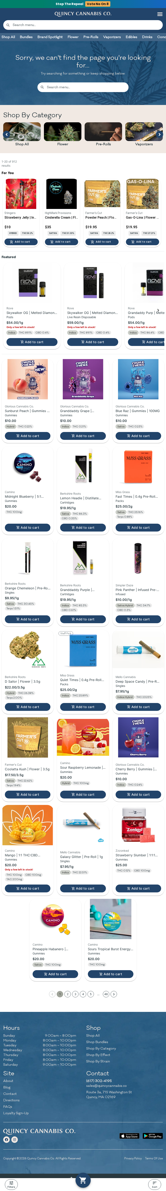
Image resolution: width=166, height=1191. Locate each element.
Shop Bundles (97, 1042)
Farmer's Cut (13, 764)
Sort (154, 1186)
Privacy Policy (133, 1158)
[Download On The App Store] (129, 1136)
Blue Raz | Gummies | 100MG (138, 411)
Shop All (22, 144)
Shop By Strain (98, 1061)
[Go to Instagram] (14, 1139)
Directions (11, 1100)
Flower (62, 144)
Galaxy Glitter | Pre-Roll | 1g (81, 857)
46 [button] (106, 994)
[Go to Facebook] (6, 1139)
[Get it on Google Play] (153, 1136)
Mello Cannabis (126, 677)
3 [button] (75, 994)
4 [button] (83, 994)
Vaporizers (144, 144)
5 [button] (91, 994)
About (8, 1081)
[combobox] (86, 25)
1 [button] (60, 994)
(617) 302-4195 (99, 1081)
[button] (160, 14)
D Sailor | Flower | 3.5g (22, 681)
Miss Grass (123, 492)
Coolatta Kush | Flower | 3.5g (27, 769)
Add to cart (34, 342)
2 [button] (67, 994)
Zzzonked (122, 850)
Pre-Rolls (103, 144)
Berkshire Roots (70, 493)
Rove (9, 308)
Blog (7, 1087)
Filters (11, 1186)
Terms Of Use (154, 1158)
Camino (10, 492)
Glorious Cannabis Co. (19, 406)
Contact (10, 1094)
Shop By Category (101, 1048)
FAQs (7, 1107)
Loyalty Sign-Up (16, 1113)
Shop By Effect (98, 1055)
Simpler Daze (124, 585)
